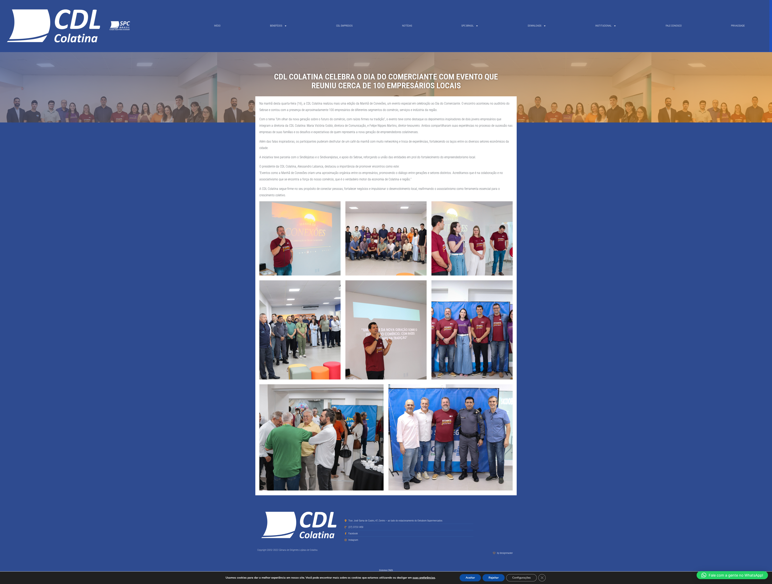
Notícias (407, 25)
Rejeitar (494, 578)
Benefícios (276, 25)
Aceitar (470, 578)
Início (217, 25)
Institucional (603, 25)
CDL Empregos (344, 25)
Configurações (521, 578)
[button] (732, 575)
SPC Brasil (467, 25)
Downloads (534, 25)
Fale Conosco (674, 25)
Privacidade (738, 25)
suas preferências (424, 578)
